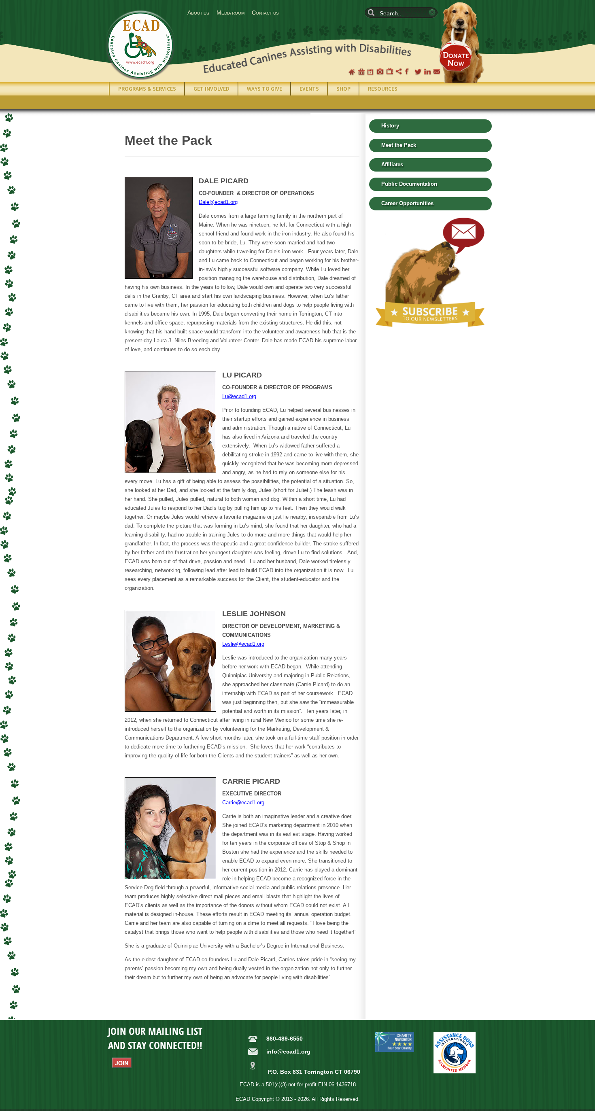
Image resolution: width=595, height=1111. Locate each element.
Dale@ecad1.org (218, 202)
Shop (361, 71)
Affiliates (392, 164)
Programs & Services (147, 88)
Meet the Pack (398, 145)
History (390, 126)
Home (352, 71)
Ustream (399, 71)
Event (371, 71)
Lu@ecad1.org (239, 396)
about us (198, 12)
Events (309, 88)
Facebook (408, 71)
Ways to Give (264, 88)
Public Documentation (409, 184)
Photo (380, 71)
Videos (390, 71)
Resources (382, 88)
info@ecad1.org (288, 1051)
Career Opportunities (407, 203)
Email (437, 71)
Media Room (230, 12)
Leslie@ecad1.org (243, 644)
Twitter (418, 71)
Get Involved (211, 88)
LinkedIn (427, 71)
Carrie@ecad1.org (243, 802)
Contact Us (265, 12)
